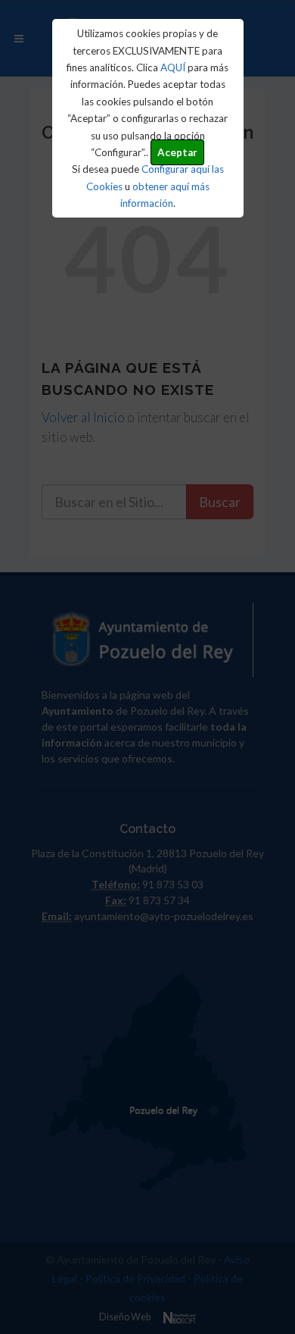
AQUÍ (172, 67)
